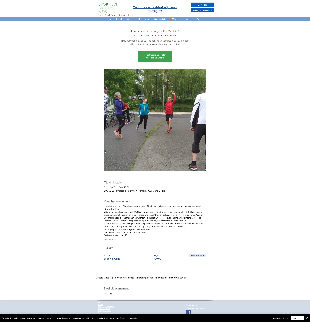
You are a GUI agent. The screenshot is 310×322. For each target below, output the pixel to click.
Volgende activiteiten (155, 58)
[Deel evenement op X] (111, 294)
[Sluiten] (307, 318)
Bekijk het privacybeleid (129, 318)
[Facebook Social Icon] (188, 312)
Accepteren (297, 318)
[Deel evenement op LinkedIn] (117, 294)
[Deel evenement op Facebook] (105, 294)
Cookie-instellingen (280, 318)
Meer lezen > (110, 239)
